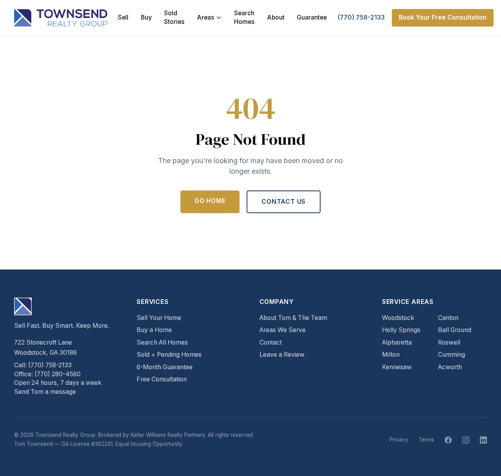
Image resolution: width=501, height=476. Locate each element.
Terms (426, 439)
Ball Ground (454, 330)
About (276, 17)
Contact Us (283, 201)
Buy (146, 17)
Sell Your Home (159, 318)
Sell (123, 17)
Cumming (451, 354)
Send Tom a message (45, 391)
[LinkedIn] (483, 440)
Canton (448, 318)
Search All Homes (162, 342)
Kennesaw (397, 367)
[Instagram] (465, 440)
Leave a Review (282, 354)
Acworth (450, 367)
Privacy (398, 439)
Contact (271, 342)
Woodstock (398, 318)
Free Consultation (162, 379)
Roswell (449, 342)
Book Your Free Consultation (443, 17)
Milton (391, 354)
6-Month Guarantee (165, 367)
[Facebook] (448, 440)
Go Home (210, 201)
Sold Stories (174, 17)
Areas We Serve (283, 330)
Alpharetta (397, 342)
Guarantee (312, 17)
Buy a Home (154, 330)
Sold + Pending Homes (169, 354)
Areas (205, 17)
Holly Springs (401, 330)
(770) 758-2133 (361, 17)
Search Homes (244, 17)
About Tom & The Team (293, 318)
